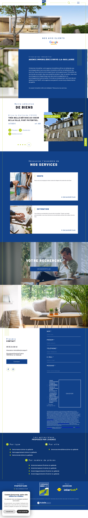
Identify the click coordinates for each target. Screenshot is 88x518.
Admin (60, 506)
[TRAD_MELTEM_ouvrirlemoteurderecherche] (69, 3)
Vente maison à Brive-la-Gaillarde (22, 457)
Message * (51, 373)
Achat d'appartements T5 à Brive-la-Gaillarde (45, 479)
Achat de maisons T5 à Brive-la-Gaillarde (43, 473)
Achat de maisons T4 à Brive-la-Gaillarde (43, 476)
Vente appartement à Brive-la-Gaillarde (24, 460)
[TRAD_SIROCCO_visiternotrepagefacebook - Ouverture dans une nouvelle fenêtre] (8, 377)
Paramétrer (9, 511)
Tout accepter (22, 511)
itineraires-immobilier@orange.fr (16, 358)
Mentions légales (55, 506)
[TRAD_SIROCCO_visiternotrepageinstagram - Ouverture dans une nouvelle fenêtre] (13, 377)
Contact (86, 142)
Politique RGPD (71, 506)
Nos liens (65, 506)
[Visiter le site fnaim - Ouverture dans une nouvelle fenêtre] (59, 497)
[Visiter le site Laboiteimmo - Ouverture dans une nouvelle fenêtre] (44, 513)
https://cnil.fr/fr (50, 427)
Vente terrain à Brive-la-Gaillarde (22, 463)
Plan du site (47, 506)
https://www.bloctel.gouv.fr (63, 431)
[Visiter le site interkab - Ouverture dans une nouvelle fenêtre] (70, 498)
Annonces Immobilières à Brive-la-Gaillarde (64, 457)
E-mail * (50, 365)
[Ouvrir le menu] (78, 2)
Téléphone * (52, 356)
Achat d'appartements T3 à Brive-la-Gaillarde (45, 482)
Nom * (49, 339)
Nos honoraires (40, 506)
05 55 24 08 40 (11, 355)
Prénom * (50, 348)
